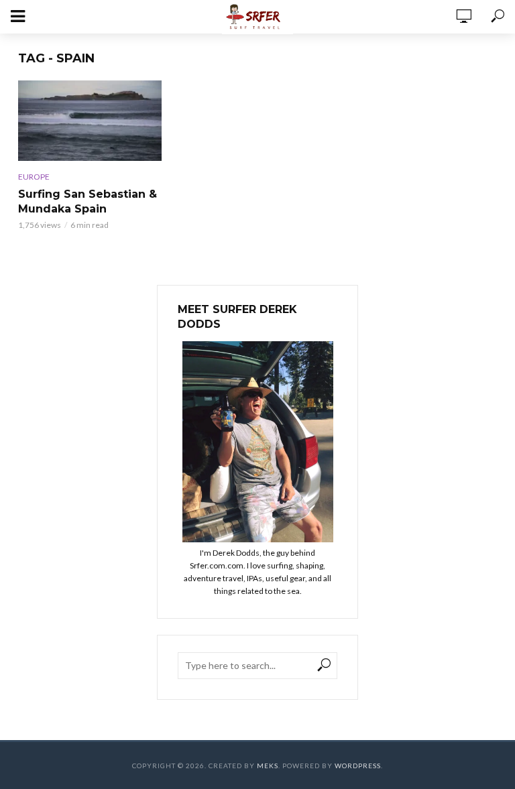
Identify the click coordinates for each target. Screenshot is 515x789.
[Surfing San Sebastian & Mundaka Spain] (90, 120)
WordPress (358, 766)
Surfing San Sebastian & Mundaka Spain (87, 201)
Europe (34, 177)
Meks (267, 766)
